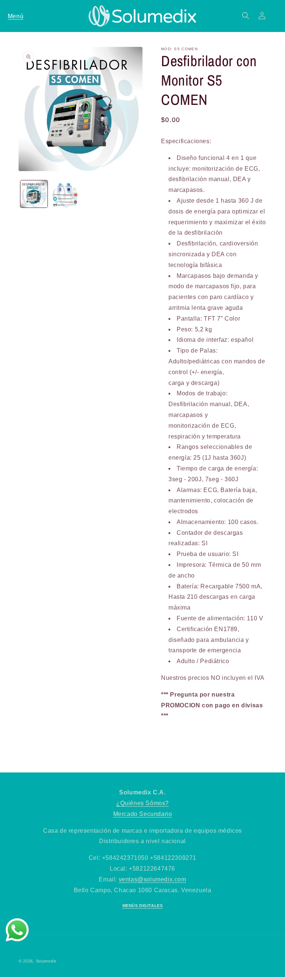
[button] (15, 15)
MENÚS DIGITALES (142, 905)
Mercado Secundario (142, 814)
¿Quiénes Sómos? (142, 803)
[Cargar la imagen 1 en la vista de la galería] (34, 194)
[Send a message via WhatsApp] (17, 930)
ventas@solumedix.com (152, 879)
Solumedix (46, 961)
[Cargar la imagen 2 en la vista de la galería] (64, 194)
